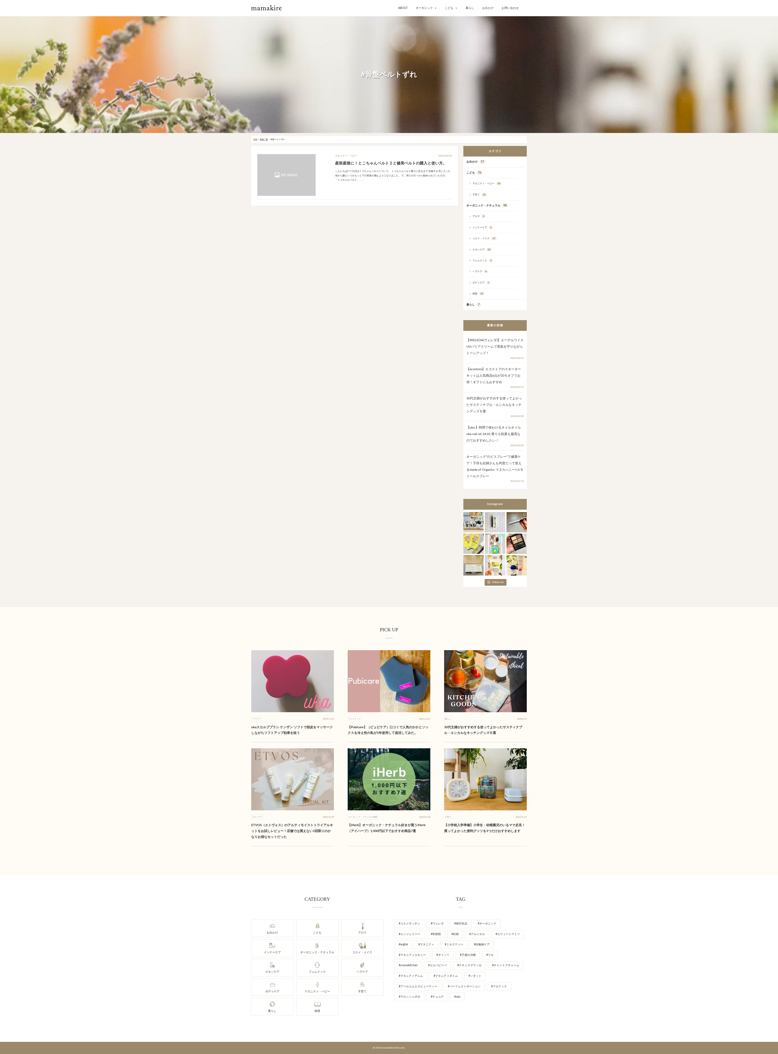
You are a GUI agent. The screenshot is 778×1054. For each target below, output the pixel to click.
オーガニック (424, 8)
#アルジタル (477, 934)
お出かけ (488, 8)
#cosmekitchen (408, 965)
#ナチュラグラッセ (469, 965)
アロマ (478, 216)
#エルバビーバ (437, 965)
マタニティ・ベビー (486, 183)
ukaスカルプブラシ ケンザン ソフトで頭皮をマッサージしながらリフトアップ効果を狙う (292, 730)
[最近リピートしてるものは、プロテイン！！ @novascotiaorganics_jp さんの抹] (495, 565)
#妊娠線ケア (482, 944)
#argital (403, 944)
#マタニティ (426, 944)
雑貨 (477, 293)
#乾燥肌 (436, 934)
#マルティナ (499, 986)
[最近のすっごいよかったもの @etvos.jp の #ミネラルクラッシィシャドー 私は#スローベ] (517, 544)
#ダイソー (442, 955)
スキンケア (481, 249)
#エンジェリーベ (409, 934)
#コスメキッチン (409, 923)
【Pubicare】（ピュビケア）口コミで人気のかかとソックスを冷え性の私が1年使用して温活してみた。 (388, 730)
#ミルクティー (454, 944)
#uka (457, 996)
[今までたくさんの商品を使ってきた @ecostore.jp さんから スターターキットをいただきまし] (473, 522)
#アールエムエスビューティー (418, 986)
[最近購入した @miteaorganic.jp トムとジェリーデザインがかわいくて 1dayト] (473, 544)
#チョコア (437, 996)
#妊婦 (455, 934)
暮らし (470, 8)
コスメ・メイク (483, 238)
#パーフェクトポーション (464, 986)
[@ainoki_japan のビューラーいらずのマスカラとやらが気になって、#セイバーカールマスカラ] (517, 522)
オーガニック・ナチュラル (486, 205)
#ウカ (490, 955)
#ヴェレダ (437, 923)
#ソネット (474, 976)
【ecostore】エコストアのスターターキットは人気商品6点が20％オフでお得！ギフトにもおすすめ (493, 376)
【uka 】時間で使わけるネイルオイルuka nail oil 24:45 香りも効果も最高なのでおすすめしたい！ (493, 434)
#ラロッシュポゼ (409, 996)
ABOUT (403, 8)
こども (449, 8)
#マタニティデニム (411, 976)
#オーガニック (487, 923)
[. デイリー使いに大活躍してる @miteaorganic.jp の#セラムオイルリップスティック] (495, 522)
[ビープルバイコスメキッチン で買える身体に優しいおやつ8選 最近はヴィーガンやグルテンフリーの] (495, 544)
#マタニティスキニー (412, 955)
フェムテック (482, 260)
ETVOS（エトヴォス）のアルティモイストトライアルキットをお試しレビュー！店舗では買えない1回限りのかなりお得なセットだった (292, 830)
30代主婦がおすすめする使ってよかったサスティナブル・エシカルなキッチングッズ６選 (494, 405)
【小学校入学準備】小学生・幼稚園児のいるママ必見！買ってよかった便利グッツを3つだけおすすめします (484, 828)
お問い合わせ (510, 8)
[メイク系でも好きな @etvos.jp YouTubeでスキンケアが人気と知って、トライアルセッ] (473, 565)
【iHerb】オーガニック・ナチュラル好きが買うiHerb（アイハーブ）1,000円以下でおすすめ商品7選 (386, 828)
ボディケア (480, 282)
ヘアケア (479, 271)
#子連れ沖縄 (468, 955)
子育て (479, 194)
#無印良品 (460, 923)
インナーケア (482, 227)
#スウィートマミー (508, 934)
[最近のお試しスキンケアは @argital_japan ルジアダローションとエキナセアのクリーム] (517, 565)
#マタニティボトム (446, 976)
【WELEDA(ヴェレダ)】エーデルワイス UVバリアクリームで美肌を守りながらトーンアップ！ (495, 347)
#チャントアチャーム (505, 965)
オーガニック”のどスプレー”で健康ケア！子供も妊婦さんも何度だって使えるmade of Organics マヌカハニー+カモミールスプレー (494, 466)
